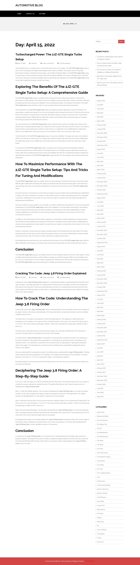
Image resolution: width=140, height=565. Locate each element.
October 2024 (101, 190)
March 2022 (100, 315)
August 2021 (101, 344)
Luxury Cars (101, 505)
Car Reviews (101, 461)
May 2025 (100, 161)
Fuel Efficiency (101, 497)
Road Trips (100, 521)
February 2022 (101, 319)
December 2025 (102, 133)
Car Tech (100, 469)
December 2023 (102, 230)
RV (98, 526)
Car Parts (100, 449)
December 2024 (102, 182)
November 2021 (102, 332)
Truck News (100, 534)
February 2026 (101, 125)
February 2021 (101, 368)
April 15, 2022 (21, 63)
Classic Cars (101, 481)
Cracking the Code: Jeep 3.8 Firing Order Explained (50, 273)
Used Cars (100, 542)
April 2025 (100, 165)
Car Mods (100, 440)
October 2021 (101, 336)
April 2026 (100, 117)
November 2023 (102, 234)
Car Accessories (65, 63)
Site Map (42, 14)
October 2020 (101, 384)
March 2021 (100, 364)
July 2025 (100, 153)
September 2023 (102, 242)
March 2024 (100, 218)
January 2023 (101, 275)
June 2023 (100, 255)
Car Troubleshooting (103, 473)
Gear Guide (100, 501)
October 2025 (101, 141)
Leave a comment (48, 63)
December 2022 (102, 279)
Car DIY (99, 428)
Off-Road (100, 513)
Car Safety (100, 465)
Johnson (34, 63)
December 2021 (102, 328)
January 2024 (101, 226)
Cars (98, 477)
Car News (100, 445)
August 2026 (101, 101)
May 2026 (100, 113)
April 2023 (100, 263)
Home (19, 14)
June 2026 (100, 109)
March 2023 (100, 267)
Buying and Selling (102, 416)
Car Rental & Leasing (103, 457)
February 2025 (101, 174)
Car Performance (102, 453)
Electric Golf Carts (103, 489)
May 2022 (100, 307)
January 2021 (101, 372)
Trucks (99, 538)
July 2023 (100, 251)
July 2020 (100, 388)
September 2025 (102, 145)
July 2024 (100, 202)
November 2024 (102, 186)
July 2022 (100, 299)
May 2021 (100, 356)
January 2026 (101, 129)
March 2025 (100, 170)
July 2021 (100, 348)
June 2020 (100, 392)
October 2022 (101, 287)
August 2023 (101, 246)
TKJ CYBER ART (89, 561)
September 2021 (102, 340)
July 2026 (100, 105)
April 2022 (100, 311)
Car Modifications (102, 436)
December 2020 (102, 376)
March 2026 (100, 121)
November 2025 (102, 137)
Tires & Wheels (102, 530)
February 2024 (101, 222)
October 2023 (101, 238)
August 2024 (101, 198)
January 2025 (101, 178)
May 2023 (100, 259)
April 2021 (100, 360)
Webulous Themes (78, 561)
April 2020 (100, 396)
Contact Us (30, 14)
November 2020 (102, 380)
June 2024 (100, 206)
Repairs (99, 517)
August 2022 (101, 295)
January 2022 (101, 324)
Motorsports (101, 509)
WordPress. (56, 561)
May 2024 (100, 210)
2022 (67, 24)
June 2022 (100, 303)
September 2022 (102, 291)
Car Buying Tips (102, 424)
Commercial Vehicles (103, 485)
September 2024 (102, 194)
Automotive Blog (29, 5)
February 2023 (101, 271)
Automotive (100, 412)
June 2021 (100, 352)
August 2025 (101, 149)
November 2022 (102, 283)
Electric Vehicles (102, 493)
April (72, 24)
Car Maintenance (65, 277)
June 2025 (100, 157)
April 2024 (100, 214)
